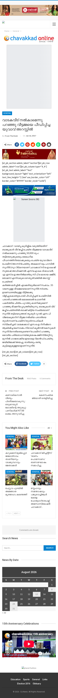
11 (21, 594)
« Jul (4, 612)
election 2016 (23, 683)
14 (44, 594)
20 (36, 599)
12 (29, 594)
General (7, 113)
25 (21, 604)
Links (44, 679)
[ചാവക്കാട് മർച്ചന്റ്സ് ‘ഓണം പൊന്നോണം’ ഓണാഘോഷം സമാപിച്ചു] (42, 442)
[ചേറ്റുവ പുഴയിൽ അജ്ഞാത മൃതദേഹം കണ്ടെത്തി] (16, 477)
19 (29, 599)
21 (44, 599)
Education (16, 679)
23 (6, 604)
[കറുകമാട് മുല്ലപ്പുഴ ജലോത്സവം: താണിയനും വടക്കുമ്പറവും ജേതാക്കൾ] (16, 442)
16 (6, 599)
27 (36, 604)
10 (13, 594)
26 (29, 604)
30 (6, 608)
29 (52, 604)
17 (13, 599)
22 (52, 599)
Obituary (37, 683)
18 (21, 599)
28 (44, 604)
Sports (26, 679)
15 (52, 594)
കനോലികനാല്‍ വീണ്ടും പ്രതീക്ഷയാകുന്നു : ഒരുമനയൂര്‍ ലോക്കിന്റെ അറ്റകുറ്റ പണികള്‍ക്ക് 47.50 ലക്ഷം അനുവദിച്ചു (15, 404)
